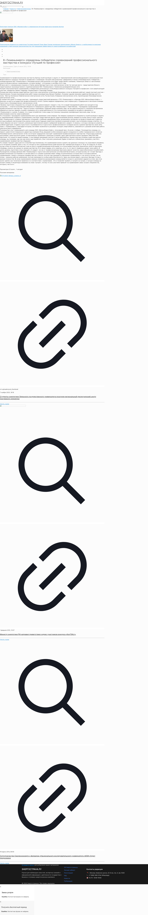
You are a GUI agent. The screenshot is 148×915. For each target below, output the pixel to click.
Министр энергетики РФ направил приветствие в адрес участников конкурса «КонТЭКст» (38, 634)
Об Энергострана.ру (71, 867)
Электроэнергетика (24, 9)
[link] (22, 7)
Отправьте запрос (28, 865)
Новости (13, 9)
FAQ (65, 875)
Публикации (68, 881)
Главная (6, 9)
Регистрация (68, 873)
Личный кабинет (69, 870)
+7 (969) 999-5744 (95, 875)
